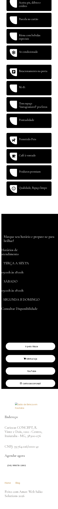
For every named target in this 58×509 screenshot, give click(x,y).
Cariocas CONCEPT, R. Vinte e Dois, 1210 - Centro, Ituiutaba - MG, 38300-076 (23, 431)
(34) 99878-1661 (16, 465)
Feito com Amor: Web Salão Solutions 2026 (24, 494)
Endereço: (11, 417)
